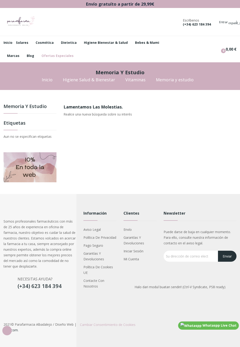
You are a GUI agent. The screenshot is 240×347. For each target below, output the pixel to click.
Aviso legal (92, 229)
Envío (128, 229)
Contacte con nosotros (93, 283)
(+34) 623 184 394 (197, 24)
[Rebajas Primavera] (30, 167)
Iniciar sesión (133, 251)
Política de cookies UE (98, 270)
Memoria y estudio (25, 106)
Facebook (8, 301)
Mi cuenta (131, 259)
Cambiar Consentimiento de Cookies (107, 324)
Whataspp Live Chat (219, 325)
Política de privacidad (99, 237)
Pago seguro (93, 245)
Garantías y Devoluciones (93, 256)
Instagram (18, 301)
